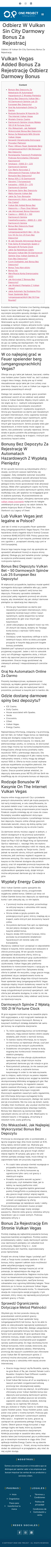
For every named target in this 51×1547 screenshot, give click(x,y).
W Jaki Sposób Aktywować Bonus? (24, 241)
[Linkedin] (31, 3)
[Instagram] (25, 3)
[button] (43, 14)
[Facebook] (20, 3)
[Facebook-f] (19, 1532)
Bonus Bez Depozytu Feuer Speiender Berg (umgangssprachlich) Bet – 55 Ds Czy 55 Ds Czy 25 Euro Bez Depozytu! (23, 232)
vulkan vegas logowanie (12, 501)
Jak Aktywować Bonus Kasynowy (24, 211)
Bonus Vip (13, 270)
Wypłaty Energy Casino (19, 119)
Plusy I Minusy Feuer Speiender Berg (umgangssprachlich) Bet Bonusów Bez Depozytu (25, 149)
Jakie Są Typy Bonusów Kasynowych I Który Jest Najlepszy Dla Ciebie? (24, 199)
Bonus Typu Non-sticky (19, 267)
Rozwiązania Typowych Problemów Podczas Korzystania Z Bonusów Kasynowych (25, 158)
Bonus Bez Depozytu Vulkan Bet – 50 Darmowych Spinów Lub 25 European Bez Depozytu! (24, 101)
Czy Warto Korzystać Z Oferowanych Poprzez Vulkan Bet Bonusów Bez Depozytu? (24, 172)
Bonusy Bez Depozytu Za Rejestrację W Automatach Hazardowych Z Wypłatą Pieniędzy (24, 92)
